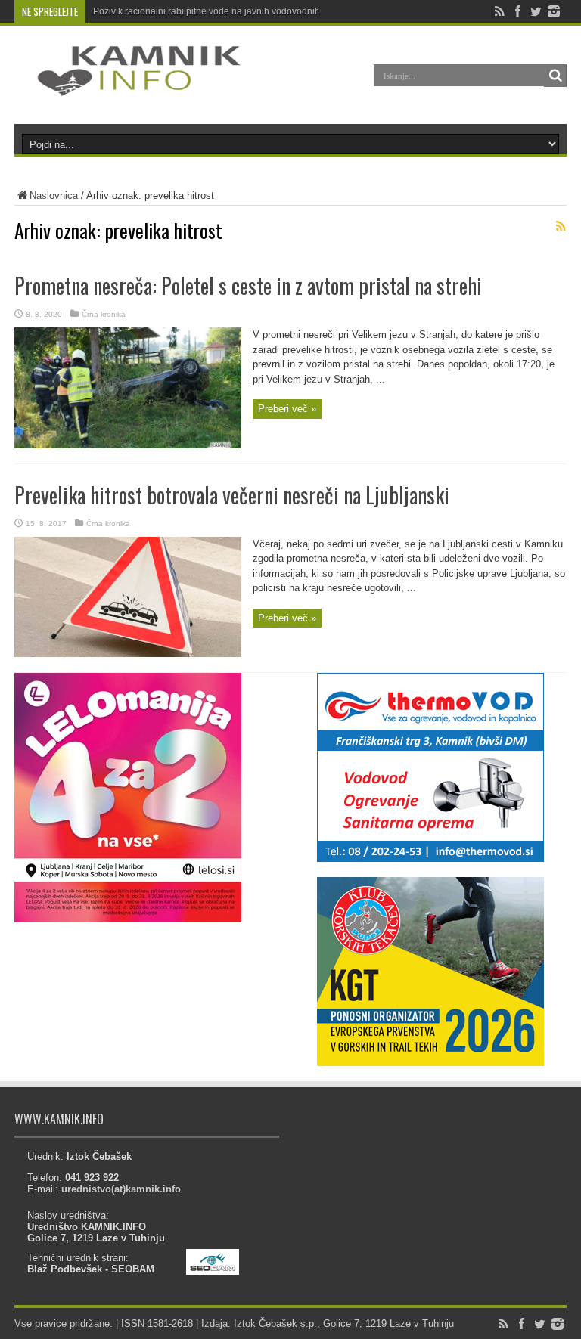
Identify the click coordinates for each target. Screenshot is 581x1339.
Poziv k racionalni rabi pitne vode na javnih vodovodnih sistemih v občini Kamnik (258, 11)
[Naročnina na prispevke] (561, 226)
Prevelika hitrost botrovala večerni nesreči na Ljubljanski (231, 494)
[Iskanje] (555, 75)
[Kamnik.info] (127, 86)
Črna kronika (104, 314)
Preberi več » (287, 408)
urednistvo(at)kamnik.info (121, 1189)
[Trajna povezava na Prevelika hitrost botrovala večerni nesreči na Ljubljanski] (127, 653)
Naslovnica (54, 195)
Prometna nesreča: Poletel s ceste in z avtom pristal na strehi (248, 285)
